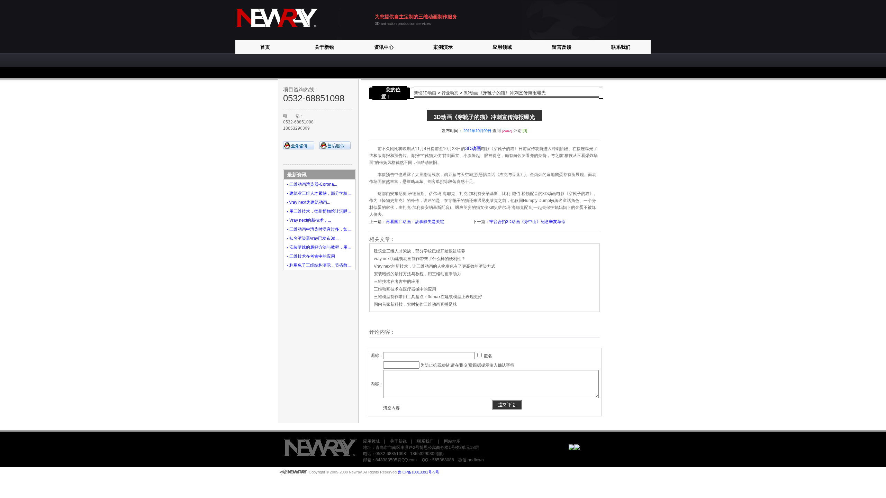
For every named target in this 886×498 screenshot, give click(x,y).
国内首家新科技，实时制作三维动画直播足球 (415, 304)
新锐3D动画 (425, 93)
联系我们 (621, 47)
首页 (265, 47)
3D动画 (473, 148)
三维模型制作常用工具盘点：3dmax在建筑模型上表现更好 (428, 296)
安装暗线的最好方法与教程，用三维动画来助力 (417, 273)
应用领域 (502, 47)
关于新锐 (324, 47)
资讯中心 (384, 47)
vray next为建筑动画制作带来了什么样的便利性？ (419, 258)
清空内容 (391, 408)
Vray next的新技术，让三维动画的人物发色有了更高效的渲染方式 (434, 266)
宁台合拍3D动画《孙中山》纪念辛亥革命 (527, 221)
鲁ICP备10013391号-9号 (418, 472)
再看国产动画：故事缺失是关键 (415, 221)
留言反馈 (561, 47)
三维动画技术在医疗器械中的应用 (405, 289)
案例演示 (443, 47)
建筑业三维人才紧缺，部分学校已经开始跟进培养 (419, 251)
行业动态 (450, 93)
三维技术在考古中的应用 (396, 281)
